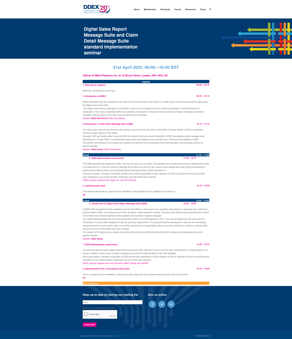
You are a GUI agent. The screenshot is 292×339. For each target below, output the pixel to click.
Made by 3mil (118, 336)
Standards (165, 9)
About (137, 9)
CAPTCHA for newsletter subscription (99, 308)
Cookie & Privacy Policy (202, 336)
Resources (190, 9)
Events (177, 9)
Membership (150, 9)
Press (203, 9)
